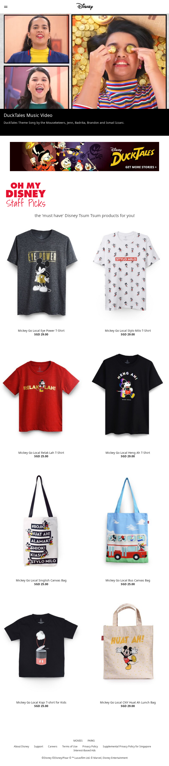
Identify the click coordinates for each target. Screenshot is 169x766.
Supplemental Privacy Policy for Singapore (127, 746)
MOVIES (78, 740)
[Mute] (17, 103)
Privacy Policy (90, 746)
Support (38, 746)
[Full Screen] (159, 103)
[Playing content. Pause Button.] (8, 103)
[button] (6, 6)
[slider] (84, 97)
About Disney (21, 746)
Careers (52, 746)
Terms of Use (69, 746)
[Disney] (84, 6)
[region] (84, 61)
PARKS (91, 740)
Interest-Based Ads (85, 750)
